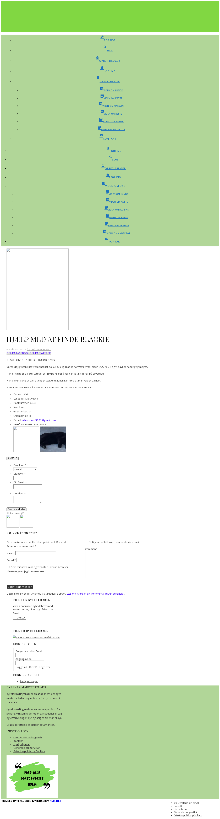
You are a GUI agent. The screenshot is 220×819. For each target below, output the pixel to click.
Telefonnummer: (23, 424)
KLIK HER (55, 801)
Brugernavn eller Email (28, 651)
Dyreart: (18, 394)
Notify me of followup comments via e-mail (114, 542)
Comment (91, 549)
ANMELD (12, 458)
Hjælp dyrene (21, 744)
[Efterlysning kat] (13, 526)
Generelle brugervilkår (26, 747)
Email (16, 613)
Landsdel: (19, 398)
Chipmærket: (20, 415)
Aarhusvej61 (17, 513)
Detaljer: (19, 493)
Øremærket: (20, 411)
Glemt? (33, 667)
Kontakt (18, 741)
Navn (11, 553)
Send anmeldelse (16, 509)
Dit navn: (19, 473)
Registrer (44, 667)
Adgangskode (23, 659)
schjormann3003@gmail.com (39, 420)
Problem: (19, 465)
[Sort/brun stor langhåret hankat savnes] (26, 526)
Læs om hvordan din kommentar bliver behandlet (95, 593)
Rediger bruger (29, 681)
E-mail (11, 560)
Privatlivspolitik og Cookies (29, 751)
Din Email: (20, 482)
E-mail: (17, 420)
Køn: (16, 407)
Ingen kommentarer (39, 349)
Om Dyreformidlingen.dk (27, 737)
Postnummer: (21, 403)
